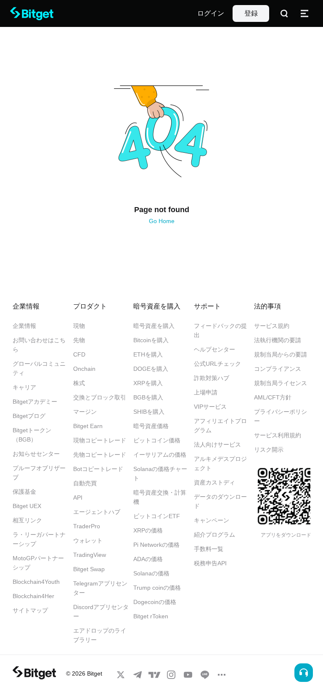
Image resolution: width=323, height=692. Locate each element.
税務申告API (210, 563)
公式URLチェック (217, 363)
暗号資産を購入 (154, 325)
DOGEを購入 (150, 368)
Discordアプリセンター (101, 612)
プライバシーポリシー (280, 416)
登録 (251, 13)
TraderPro (86, 526)
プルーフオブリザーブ (39, 473)
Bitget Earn (88, 426)
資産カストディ (214, 482)
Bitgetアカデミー (35, 401)
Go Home (162, 221)
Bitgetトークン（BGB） (32, 435)
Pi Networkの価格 (156, 544)
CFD (79, 354)
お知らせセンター (36, 453)
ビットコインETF (156, 516)
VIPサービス (210, 406)
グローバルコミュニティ (39, 368)
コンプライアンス (277, 368)
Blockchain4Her (33, 596)
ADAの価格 (148, 559)
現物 (79, 325)
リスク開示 (268, 449)
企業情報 (24, 325)
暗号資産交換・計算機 (159, 497)
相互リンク (27, 520)
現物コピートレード (99, 440)
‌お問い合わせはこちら (39, 345)
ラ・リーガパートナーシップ (39, 539)
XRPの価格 (148, 530)
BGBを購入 (148, 397)
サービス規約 (271, 325)
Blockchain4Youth (36, 581)
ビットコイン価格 (156, 440)
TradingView (89, 554)
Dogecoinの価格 (154, 602)
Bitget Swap (89, 569)
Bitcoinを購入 (151, 340)
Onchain (84, 368)
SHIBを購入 (148, 411)
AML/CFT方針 (272, 397)
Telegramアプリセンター (100, 588)
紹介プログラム (214, 534)
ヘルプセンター (214, 349)
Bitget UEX (27, 506)
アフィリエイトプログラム (220, 426)
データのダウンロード (220, 501)
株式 (79, 383)
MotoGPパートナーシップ (38, 563)
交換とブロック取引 (99, 397)
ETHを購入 (148, 354)
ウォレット (88, 540)
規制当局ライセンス (280, 383)
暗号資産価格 (151, 426)
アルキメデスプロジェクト (220, 463)
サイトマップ (30, 610)
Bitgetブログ (29, 416)
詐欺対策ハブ (211, 378)
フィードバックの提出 (220, 330)
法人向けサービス (217, 444)
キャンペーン (211, 520)
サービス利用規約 (277, 435)
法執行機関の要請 (277, 340)
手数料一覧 (208, 549)
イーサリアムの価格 (159, 454)
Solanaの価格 (151, 573)
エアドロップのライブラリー (99, 635)
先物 (79, 340)
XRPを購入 (148, 383)
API (77, 497)
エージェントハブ (96, 511)
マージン (85, 411)
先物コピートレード (99, 454)
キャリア (24, 387)
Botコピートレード (98, 469)
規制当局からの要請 (280, 354)
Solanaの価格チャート (160, 474)
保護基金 (24, 491)
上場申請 (205, 392)
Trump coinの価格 (157, 587)
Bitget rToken (150, 616)
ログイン (210, 13)
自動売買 (85, 483)
